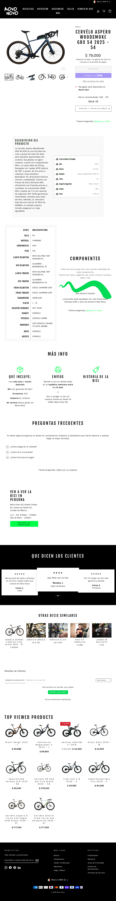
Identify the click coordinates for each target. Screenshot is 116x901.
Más (58, 13)
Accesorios (58, 9)
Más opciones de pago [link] (93, 81)
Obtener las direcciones (24, 524)
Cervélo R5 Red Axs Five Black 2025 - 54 (44, 781)
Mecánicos (58, 866)
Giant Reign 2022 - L (16, 743)
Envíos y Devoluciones (93, 108)
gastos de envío (101, 59)
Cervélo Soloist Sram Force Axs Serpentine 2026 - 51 (44, 819)
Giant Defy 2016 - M (99, 743)
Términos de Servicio (96, 873)
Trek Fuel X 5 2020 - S (71, 780)
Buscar (56, 855)
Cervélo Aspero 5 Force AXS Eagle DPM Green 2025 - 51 (16, 819)
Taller (70, 9)
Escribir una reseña (58, 692)
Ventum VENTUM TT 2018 (71, 743)
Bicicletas (28, 9)
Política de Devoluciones (93, 867)
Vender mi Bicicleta (62, 863)
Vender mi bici (85, 9)
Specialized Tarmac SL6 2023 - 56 (16, 781)
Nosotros (91, 859)
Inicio (77, 27)
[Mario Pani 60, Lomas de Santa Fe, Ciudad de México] (58, 508)
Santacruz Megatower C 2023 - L (44, 744)
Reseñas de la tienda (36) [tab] (35, 680)
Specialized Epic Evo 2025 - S (99, 780)
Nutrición (42, 9)
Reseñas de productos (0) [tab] (14, 680)
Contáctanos (59, 859)
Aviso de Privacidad (96, 863)
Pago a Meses (59, 870)
